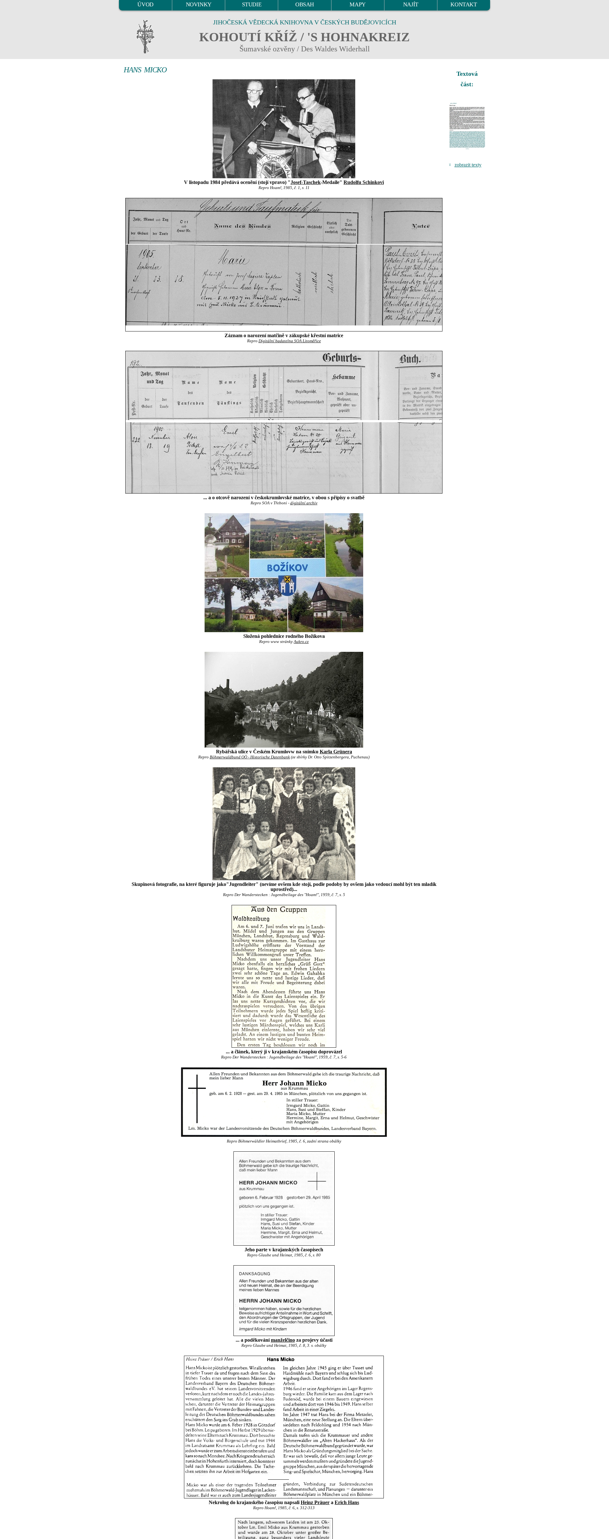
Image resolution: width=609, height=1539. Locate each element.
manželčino (283, 1340)
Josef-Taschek (306, 182)
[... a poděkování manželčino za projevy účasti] (283, 1300)
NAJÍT (410, 4)
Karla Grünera (336, 751)
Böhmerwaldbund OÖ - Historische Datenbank (250, 757)
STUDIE (252, 4)
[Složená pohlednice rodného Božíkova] (283, 573)
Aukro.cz (301, 641)
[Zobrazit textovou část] (468, 126)
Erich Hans (347, 1502)
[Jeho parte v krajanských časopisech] (283, 1198)
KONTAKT (463, 4)
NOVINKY (199, 4)
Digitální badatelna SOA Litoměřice (290, 341)
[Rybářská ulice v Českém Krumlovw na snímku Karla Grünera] (283, 699)
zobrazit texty (468, 164)
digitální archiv (304, 503)
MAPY (357, 4)
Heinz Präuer (315, 1502)
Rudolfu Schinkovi (364, 182)
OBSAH (304, 4)
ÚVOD (145, 4)
